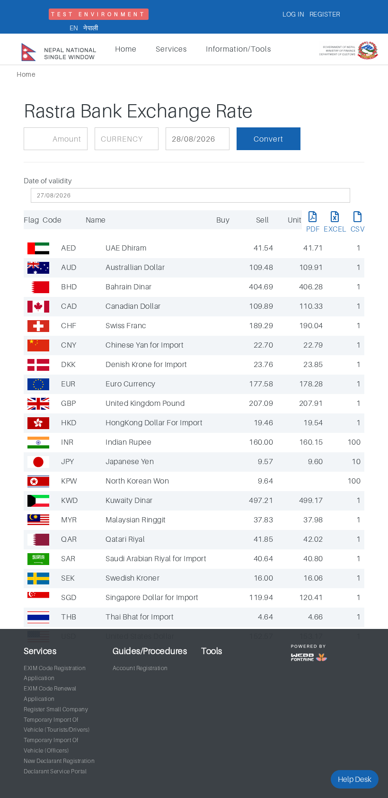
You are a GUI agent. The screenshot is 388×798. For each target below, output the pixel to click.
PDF (313, 228)
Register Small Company (56, 709)
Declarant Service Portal (55, 771)
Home (126, 49)
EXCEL (335, 228)
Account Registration (140, 668)
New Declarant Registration (59, 760)
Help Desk (354, 779)
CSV (358, 228)
